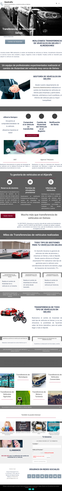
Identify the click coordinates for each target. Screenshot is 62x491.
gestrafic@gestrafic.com (12, 478)
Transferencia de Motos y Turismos (39, 394)
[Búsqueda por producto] (56, 3)
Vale (30, 489)
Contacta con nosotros (40, 461)
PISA (42, 261)
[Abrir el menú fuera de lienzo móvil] (58, 3)
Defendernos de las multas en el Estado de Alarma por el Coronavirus (7, 433)
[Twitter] (38, 476)
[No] (60, 487)
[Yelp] (46, 476)
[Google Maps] (33, 476)
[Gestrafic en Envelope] (55, 476)
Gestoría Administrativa (42, 87)
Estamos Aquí (12, 469)
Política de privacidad (33, 487)
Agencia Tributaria (46, 160)
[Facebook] (29, 476)
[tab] (10, 275)
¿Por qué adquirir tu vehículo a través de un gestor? (31, 109)
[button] (10, 294)
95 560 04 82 (15, 476)
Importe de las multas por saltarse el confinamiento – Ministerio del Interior (55, 433)
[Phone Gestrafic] (59, 476)
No (33, 489)
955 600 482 (5, 456)
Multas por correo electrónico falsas (38, 433)
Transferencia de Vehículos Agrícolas (7, 394)
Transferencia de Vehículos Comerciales (55, 377)
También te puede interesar (31, 415)
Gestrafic (8, 2)
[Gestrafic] (2, 4)
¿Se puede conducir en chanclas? (23, 432)
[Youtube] (42, 476)
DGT (15, 160)
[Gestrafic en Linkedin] (51, 476)
